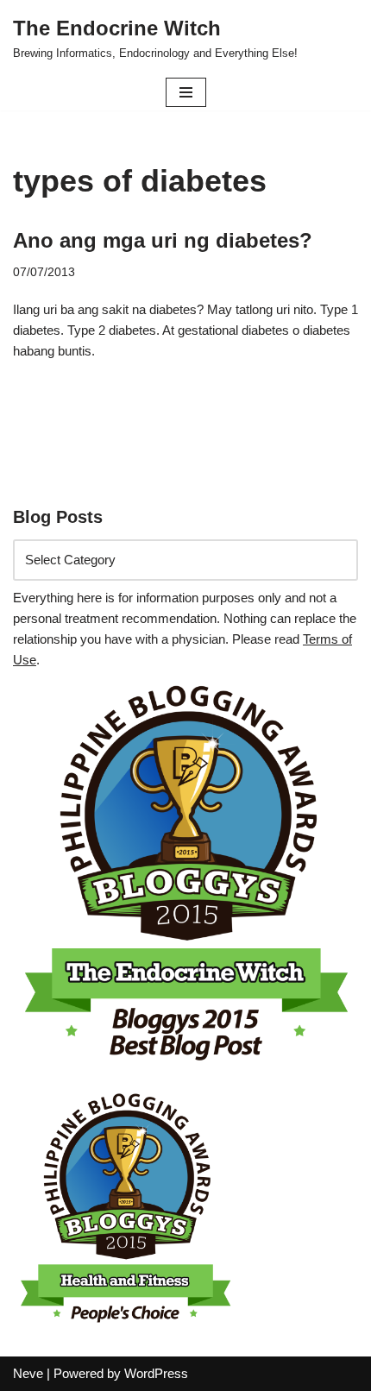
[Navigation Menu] (186, 92)
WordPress (156, 1373)
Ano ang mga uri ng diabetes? (162, 240)
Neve (28, 1373)
